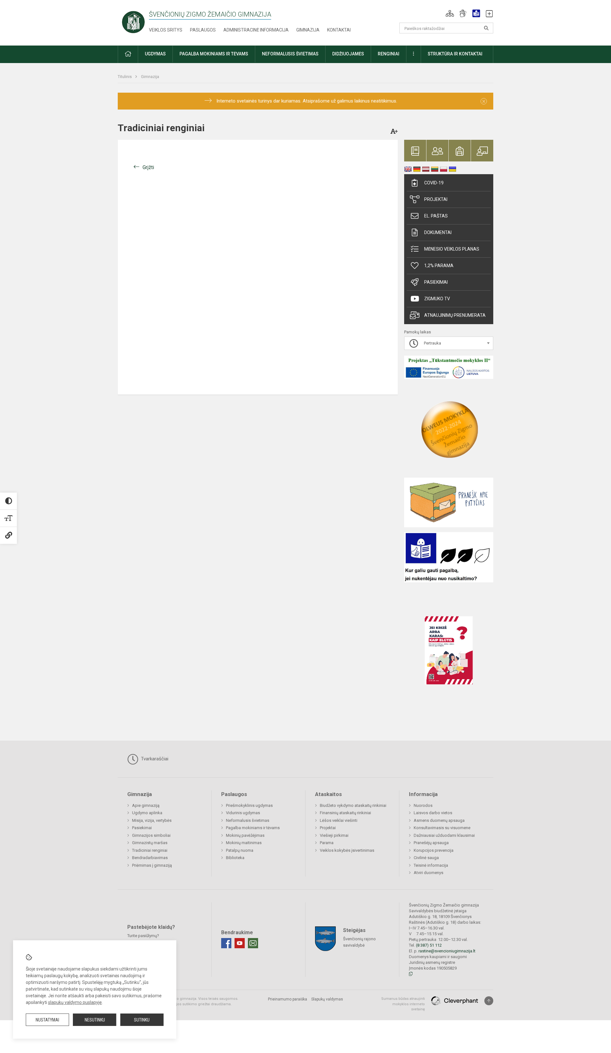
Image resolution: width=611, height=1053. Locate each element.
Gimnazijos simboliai (151, 835)
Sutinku (142, 1019)
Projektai (435, 199)
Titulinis (125, 76)
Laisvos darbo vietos (433, 812)
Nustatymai (47, 1019)
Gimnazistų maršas (149, 842)
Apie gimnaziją (145, 805)
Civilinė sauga (426, 857)
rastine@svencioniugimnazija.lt (446, 951)
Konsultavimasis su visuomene (442, 827)
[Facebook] (226, 943)
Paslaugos (203, 29)
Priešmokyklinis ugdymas (249, 805)
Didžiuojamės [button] (348, 53)
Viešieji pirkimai (334, 835)
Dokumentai (438, 232)
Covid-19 (434, 182)
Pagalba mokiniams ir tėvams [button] (213, 53)
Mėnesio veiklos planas (451, 249)
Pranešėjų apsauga (431, 842)
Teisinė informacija (431, 865)
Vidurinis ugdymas (243, 812)
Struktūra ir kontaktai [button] (455, 53)
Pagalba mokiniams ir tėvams (253, 827)
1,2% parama (438, 265)
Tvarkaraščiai (154, 759)
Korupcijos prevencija (433, 850)
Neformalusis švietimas (247, 820)
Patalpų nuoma (239, 850)
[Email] (253, 943)
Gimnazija (308, 29)
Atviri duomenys (428, 872)
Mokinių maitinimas (244, 842)
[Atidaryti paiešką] (486, 28)
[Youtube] (240, 943)
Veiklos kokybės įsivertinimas (347, 850)
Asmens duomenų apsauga (439, 820)
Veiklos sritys (165, 29)
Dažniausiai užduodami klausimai (444, 835)
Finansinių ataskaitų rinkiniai (345, 812)
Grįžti (148, 167)
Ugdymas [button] (155, 53)
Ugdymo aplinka (147, 812)
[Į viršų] (488, 1000)
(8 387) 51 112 (429, 945)
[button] (450, 13)
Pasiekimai (436, 282)
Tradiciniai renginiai (149, 850)
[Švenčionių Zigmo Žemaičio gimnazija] (133, 21)
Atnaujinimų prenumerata (455, 315)
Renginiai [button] (388, 53)
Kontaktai (339, 29)
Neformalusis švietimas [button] (290, 53)
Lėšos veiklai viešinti (338, 820)
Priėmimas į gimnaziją (152, 865)
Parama (327, 842)
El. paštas (436, 215)
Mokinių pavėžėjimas (245, 835)
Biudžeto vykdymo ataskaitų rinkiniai (353, 805)
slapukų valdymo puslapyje (75, 1002)
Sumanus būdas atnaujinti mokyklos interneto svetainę (403, 1004)
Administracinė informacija (256, 29)
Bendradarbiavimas (150, 857)
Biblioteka (235, 857)
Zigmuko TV (437, 298)
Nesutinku (95, 1019)
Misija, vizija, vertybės (152, 820)
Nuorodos (423, 805)
